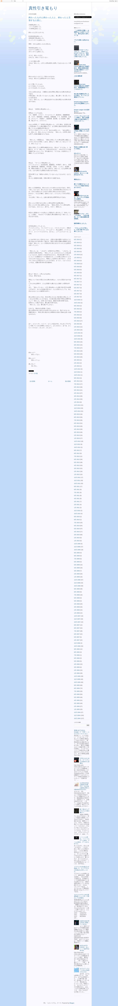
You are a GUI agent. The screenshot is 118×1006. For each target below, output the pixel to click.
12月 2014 (77, 369)
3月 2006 (77, 667)
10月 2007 (77, 622)
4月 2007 (77, 640)
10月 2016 (77, 303)
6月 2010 (77, 525)
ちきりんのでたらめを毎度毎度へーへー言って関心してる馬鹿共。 (81, 896)
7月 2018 (77, 263)
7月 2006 (77, 655)
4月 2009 (77, 568)
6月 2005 (77, 694)
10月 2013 (77, 411)
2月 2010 (77, 537)
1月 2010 (77, 540)
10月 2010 (77, 513)
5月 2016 (77, 318)
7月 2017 (77, 281)
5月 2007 (77, 637)
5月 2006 (77, 661)
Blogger (72, 1003)
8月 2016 (77, 309)
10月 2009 (77, 549)
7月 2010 (77, 522)
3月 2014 (77, 396)
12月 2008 (77, 580)
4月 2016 (77, 321)
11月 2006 (77, 643)
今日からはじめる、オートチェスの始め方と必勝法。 (81, 197)
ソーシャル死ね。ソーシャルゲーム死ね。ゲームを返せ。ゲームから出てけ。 (81, 840)
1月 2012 (77, 474)
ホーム (50, 381)
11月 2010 (77, 510)
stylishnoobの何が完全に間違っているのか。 (81, 130)
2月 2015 (77, 363)
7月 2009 (77, 559)
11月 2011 (77, 480)
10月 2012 (77, 447)
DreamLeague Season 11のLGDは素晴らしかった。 (81, 103)
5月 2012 (77, 462)
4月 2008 (77, 604)
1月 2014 (77, 402)
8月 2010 (77, 519)
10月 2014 (77, 375)
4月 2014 (77, 393)
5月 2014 (77, 390)
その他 (36, 373)
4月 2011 (76, 498)
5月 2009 (77, 565)
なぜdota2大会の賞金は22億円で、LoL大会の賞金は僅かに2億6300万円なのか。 (81, 786)
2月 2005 (77, 706)
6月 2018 (77, 266)
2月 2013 (77, 435)
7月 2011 (76, 492)
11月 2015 (77, 336)
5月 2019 (77, 245)
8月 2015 (77, 345)
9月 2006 (77, 649)
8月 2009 (77, 555)
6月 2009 (77, 562)
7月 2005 (77, 691)
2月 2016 (77, 327)
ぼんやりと (77, 153)
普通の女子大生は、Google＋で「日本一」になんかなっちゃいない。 (81, 732)
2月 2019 (77, 254)
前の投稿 (68, 381)
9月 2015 (77, 342)
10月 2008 (77, 586)
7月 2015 (77, 348)
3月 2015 (77, 360)
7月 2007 (77, 631)
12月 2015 (77, 333)
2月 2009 (77, 574)
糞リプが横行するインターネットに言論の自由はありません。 (81, 185)
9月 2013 (77, 414)
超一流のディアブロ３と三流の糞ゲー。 (84, 810)
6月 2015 (77, 351)
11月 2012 (77, 444)
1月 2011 (76, 507)
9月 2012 (77, 450)
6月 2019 (77, 242)
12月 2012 (77, 441)
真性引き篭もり (43, 8)
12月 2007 (77, 616)
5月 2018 (77, 269)
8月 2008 (77, 592)
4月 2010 (77, 531)
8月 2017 (77, 278)
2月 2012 (77, 471)
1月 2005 (77, 709)
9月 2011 (76, 486)
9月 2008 (77, 589)
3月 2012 (77, 468)
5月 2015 (77, 354)
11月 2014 (77, 372)
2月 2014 (77, 399)
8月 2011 (76, 489)
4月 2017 (77, 290)
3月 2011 (76, 501)
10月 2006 (77, 646)
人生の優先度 (78, 76)
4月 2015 (77, 357)
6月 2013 (77, 423)
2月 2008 (77, 610)
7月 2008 (77, 595)
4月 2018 (77, 272)
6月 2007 (77, 634)
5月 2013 (77, 426)
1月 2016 (77, 330)
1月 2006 (77, 673)
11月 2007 (77, 619)
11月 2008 (77, 583)
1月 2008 (77, 613)
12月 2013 (77, 405)
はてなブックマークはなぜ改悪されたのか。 (84, 970)
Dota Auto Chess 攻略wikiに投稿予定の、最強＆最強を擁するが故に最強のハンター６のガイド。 (81, 68)
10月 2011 (77, 483)
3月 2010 (77, 534)
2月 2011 (76, 504)
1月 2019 (77, 257)
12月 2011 (77, 477)
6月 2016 (77, 315)
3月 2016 (77, 324)
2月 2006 (77, 670)
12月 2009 (77, 543)
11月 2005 (77, 679)
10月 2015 (77, 339)
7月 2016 (77, 312)
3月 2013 (77, 432)
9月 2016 (77, 306)
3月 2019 (77, 251)
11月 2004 (77, 715)
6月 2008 (77, 598)
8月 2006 (77, 652)
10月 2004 (77, 718)
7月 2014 (77, 384)
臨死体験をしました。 (81, 223)
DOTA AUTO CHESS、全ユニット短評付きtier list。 (81, 173)
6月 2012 (77, 459)
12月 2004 (77, 712)
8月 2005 (77, 688)
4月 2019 (77, 248)
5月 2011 (76, 495)
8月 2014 (77, 381)
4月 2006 (77, 664)
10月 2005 (77, 682)
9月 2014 (77, 378)
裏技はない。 (78, 179)
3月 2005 (77, 703)
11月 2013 (77, 408)
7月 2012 (77, 456)
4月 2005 (77, 700)
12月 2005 (77, 676)
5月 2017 (77, 287)
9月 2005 (77, 685)
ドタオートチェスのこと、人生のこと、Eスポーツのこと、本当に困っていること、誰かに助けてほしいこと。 (81, 53)
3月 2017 (77, 293)
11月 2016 (77, 299)
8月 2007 (77, 628)
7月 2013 (77, 420)
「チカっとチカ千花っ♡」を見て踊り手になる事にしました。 (81, 229)
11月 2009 (77, 546)
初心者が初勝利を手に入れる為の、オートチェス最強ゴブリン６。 (81, 95)
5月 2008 (77, 601)
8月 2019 (77, 239)
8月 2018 (77, 260)
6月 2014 (77, 387)
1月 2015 (77, 366)
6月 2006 (77, 658)
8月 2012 (77, 453)
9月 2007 (77, 625)
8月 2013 (77, 417)
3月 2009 (77, 571)
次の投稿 (32, 381)
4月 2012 (77, 465)
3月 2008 (77, 607)
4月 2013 (77, 429)
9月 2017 (77, 275)
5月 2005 (77, 697)
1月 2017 (77, 296)
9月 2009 (77, 552)
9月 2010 (77, 516)
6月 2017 (77, 284)
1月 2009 (77, 577)
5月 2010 (77, 528)
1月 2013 (77, 438)
